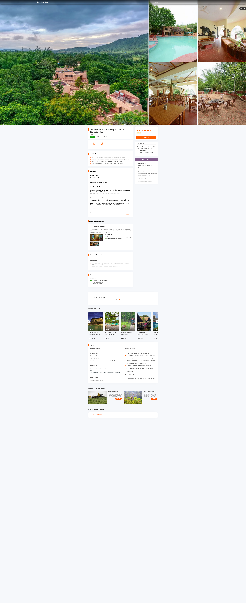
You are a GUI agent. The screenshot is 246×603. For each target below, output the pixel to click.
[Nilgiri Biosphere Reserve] (133, 397)
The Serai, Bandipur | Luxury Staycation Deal (94, 333)
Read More (128, 214)
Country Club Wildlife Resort (100, 280)
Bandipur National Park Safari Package (126, 333)
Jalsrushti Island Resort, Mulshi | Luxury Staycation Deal (143, 333)
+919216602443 (143, 150)
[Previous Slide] (88, 321)
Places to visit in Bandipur (96, 414)
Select (127, 239)
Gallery (243, 8)
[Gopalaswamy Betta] (97, 397)
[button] (110, 237)
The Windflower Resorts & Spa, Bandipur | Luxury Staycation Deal (111, 333)
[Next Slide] (157, 321)
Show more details (110, 247)
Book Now (146, 137)
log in (120, 299)
